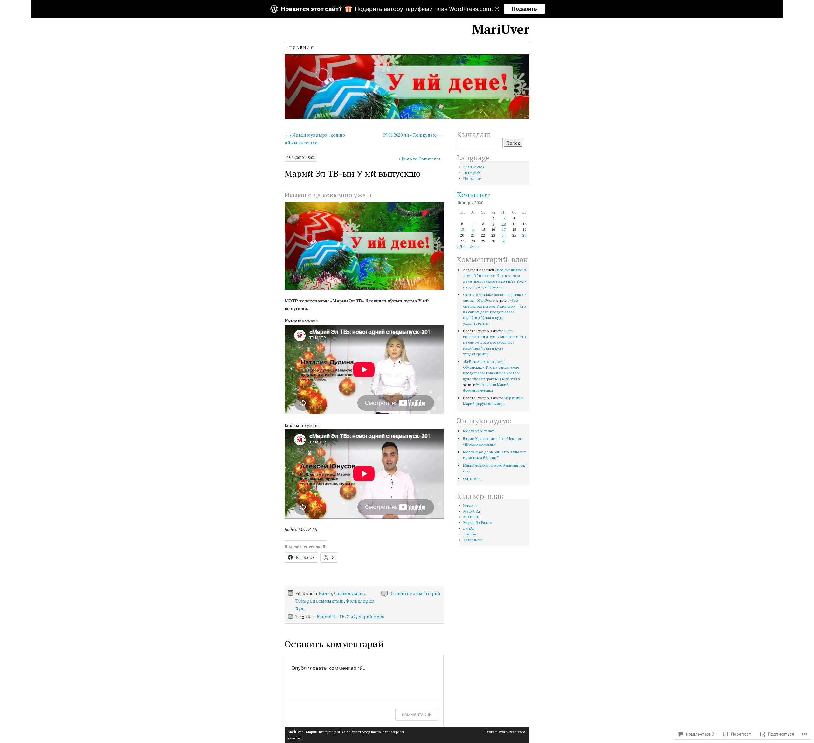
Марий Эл (471, 511)
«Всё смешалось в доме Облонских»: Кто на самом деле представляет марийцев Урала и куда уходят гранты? (494, 312)
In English (471, 172)
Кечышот (473, 194)
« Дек (461, 246)
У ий (351, 616)
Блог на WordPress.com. (505, 731)
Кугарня (470, 505)
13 (462, 229)
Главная (302, 47)
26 (524, 235)
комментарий (416, 714)
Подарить (524, 8)
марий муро (371, 616)
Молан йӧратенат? (479, 430)
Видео (325, 593)
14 (473, 229)
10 (504, 223)
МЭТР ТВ (471, 516)
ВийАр (468, 528)
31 (504, 240)
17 (504, 229)
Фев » (474, 246)
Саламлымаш (349, 593)
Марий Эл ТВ (331, 616)
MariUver (500, 29)
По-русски (472, 178)
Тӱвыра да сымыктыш (319, 601)
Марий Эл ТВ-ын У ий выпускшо (353, 173)
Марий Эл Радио (477, 522)
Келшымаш (472, 539)
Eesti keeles (473, 167)
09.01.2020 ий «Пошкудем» (413, 135)
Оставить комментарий (414, 593)
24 (504, 235)
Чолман (469, 534)
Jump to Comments (419, 159)
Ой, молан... (473, 478)
